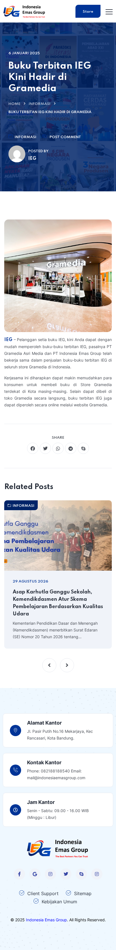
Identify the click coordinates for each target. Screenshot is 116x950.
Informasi (39, 104)
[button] (49, 665)
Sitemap (83, 893)
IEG (9, 340)
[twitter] (45, 448)
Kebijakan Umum (59, 901)
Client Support (43, 893)
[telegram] (70, 448)
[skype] (83, 448)
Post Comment (65, 137)
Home (14, 104)
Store (88, 12)
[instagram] (50, 874)
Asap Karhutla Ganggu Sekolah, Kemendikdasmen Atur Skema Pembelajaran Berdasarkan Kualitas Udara (58, 603)
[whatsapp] (58, 448)
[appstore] (35, 874)
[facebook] (32, 448)
